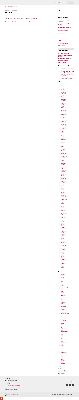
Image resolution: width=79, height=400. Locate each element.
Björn (62, 289)
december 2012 (63, 260)
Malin (62, 330)
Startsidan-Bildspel (64, 353)
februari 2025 (63, 99)
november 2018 (63, 167)
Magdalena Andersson (65, 328)
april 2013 (62, 255)
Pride (62, 344)
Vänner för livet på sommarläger (64, 20)
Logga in (60, 40)
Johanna (62, 319)
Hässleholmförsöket (70, 71)
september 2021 (64, 128)
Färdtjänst (62, 301)
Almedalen (62, 280)
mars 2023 (62, 117)
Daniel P (62, 292)
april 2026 (62, 88)
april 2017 (62, 189)
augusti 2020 (63, 142)
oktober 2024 (63, 103)
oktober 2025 (63, 93)
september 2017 (64, 182)
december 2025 (63, 92)
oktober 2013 (63, 248)
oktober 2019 (63, 154)
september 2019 (64, 156)
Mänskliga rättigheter (64, 331)
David (62, 294)
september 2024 (64, 104)
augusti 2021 (63, 129)
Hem (5, 6)
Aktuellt (62, 278)
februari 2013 (63, 257)
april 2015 (62, 223)
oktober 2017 (63, 181)
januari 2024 (63, 111)
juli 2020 (62, 143)
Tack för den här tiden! (62, 33)
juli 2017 (62, 185)
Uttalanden (63, 363)
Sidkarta (72, 381)
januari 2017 (63, 193)
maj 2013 (62, 253)
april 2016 (62, 206)
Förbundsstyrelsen (11, 6)
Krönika (62, 324)
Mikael (62, 334)
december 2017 (63, 178)
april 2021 (62, 135)
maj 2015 (62, 221)
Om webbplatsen (70, 380)
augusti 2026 (63, 84)
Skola (62, 351)
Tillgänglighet (63, 360)
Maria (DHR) (63, 333)
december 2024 (63, 102)
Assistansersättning (64, 287)
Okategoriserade (64, 340)
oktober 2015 (63, 214)
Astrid (62, 288)
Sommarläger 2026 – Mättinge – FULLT (65, 27)
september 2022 (64, 122)
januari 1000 (63, 269)
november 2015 (63, 213)
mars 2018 (62, 174)
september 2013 (64, 249)
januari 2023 (63, 118)
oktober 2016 (63, 198)
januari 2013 (63, 259)
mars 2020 (63, 149)
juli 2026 (62, 85)
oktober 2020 (63, 139)
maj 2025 (62, 95)
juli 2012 (62, 266)
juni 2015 (62, 220)
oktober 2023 (63, 114)
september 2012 (64, 263)
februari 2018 (63, 175)
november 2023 (63, 113)
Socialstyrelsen (63, 352)
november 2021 (63, 125)
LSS (61, 327)
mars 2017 (62, 191)
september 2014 (64, 232)
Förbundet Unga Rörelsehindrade (13, 2)
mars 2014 (62, 241)
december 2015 (63, 212)
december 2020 (64, 138)
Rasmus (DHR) (63, 346)
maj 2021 (62, 134)
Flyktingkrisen (63, 302)
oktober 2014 (63, 231)
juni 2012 (62, 267)
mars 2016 (62, 207)
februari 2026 (63, 90)
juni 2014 (62, 237)
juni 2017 (62, 186)
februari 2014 (63, 242)
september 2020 (64, 141)
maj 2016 (62, 205)
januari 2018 (63, 177)
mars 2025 (62, 97)
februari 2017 (63, 192)
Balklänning (63, 74)
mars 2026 (62, 89)
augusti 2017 (63, 184)
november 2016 (63, 196)
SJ (61, 348)
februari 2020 (63, 150)
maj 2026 (62, 86)
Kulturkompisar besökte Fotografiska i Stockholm (65, 23)
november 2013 (63, 246)
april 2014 (62, 239)
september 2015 (64, 216)
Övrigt (62, 341)
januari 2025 (63, 100)
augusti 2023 (63, 116)
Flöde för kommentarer (63, 43)
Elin (61, 298)
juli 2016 (62, 202)
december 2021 (63, 124)
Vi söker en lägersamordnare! (63, 30)
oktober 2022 (63, 121)
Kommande (63, 321)
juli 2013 (62, 252)
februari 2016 (63, 209)
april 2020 (62, 148)
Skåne (62, 349)
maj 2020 (62, 146)
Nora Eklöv (7, 10)
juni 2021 (62, 132)
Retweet (64, 13)
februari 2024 (63, 110)
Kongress (62, 323)
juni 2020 (62, 145)
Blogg (62, 291)
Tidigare (62, 358)
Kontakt (63, 2)
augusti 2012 (63, 264)
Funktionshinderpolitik (65, 313)
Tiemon (62, 359)
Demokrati (63, 295)
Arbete (62, 284)
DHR (61, 296)
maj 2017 (62, 188)
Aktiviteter (62, 274)
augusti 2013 (63, 250)
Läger (62, 326)
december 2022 (63, 120)
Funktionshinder (64, 312)
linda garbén (63, 71)
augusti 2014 (63, 234)
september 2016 (64, 199)
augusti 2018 (63, 171)
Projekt (62, 345)
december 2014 (63, 228)
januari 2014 (63, 244)
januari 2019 (63, 164)
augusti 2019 (63, 157)
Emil (61, 299)
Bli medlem (57, 2)
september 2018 (64, 170)
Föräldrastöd (63, 303)
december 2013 (63, 245)
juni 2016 (62, 203)
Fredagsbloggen (63, 309)
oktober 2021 (63, 127)
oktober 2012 (63, 262)
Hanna (62, 314)
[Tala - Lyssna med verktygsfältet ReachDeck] (1, 398)
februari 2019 (63, 163)
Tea (61, 355)
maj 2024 (62, 107)
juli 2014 (62, 235)
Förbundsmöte (63, 306)
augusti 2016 (63, 200)
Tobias (62, 362)
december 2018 (63, 166)
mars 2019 (62, 161)
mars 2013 (62, 256)
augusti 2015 (63, 217)
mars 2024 (62, 109)
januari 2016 (63, 210)
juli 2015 (62, 218)
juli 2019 (62, 159)
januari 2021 (63, 136)
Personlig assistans (64, 342)
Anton (62, 282)
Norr (61, 338)
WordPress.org (62, 45)
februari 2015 (63, 225)
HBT (61, 316)
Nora (62, 337)
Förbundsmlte (63, 305)
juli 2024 (62, 106)
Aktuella (62, 277)
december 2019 (63, 153)
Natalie (62, 335)
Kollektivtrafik (63, 320)
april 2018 (62, 173)
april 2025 (62, 96)
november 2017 (63, 180)
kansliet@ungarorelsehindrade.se (14, 385)
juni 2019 (62, 160)
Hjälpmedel (63, 317)
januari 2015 (63, 227)
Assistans (62, 285)
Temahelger (63, 356)
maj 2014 (62, 238)
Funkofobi (62, 310)
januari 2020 (63, 152)
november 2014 (63, 230)
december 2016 (63, 195)
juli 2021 (62, 131)
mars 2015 (62, 224)
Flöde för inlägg (62, 41)
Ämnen (62, 281)
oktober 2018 (63, 168)
